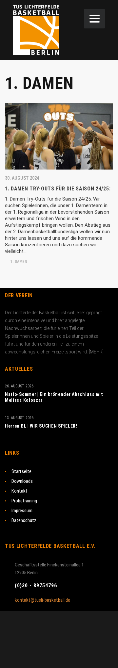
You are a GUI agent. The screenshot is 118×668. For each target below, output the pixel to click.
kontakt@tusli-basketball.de (42, 600)
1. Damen (18, 261)
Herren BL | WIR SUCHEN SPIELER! (41, 426)
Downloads (22, 481)
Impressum (21, 510)
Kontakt (19, 491)
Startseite (21, 471)
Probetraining (24, 501)
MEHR (96, 351)
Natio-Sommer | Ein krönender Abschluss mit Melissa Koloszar (54, 397)
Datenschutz (23, 520)
